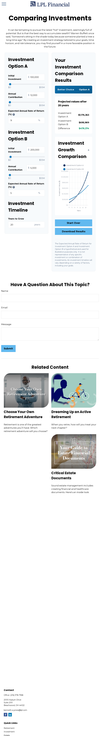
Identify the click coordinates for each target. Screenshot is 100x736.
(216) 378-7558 (16, 695)
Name (4, 291)
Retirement (9, 728)
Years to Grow (16, 218)
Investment (9, 732)
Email (4, 307)
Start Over (73, 222)
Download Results (73, 231)
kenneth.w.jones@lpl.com (15, 710)
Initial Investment (19, 77)
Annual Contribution (19, 95)
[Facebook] (5, 714)
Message (6, 324)
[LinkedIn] (10, 714)
